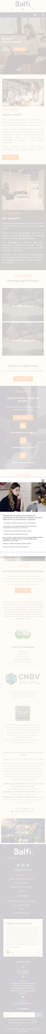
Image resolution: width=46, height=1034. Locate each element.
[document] (23, 517)
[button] (43, 481)
